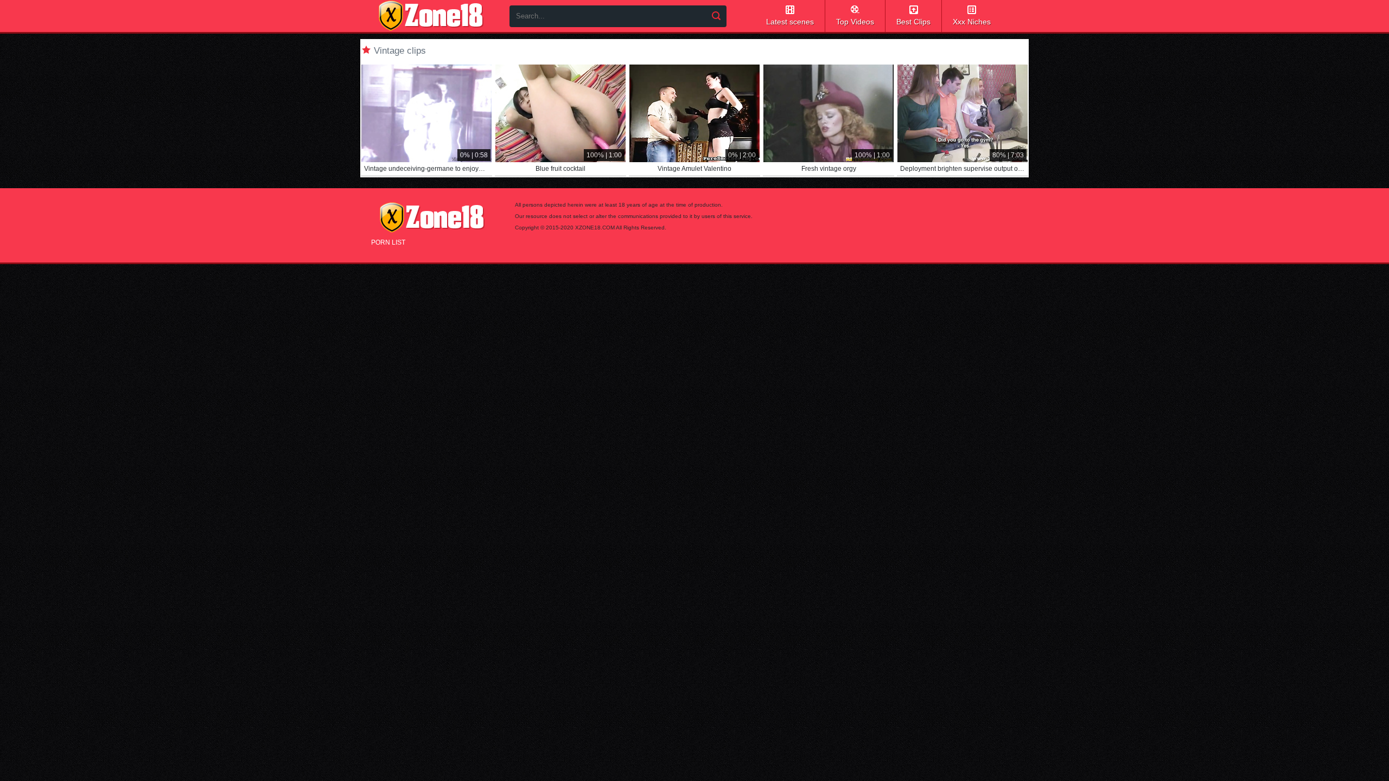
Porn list (388, 242)
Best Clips (913, 21)
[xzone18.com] (430, 15)
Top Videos (855, 21)
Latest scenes (790, 21)
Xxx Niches (972, 21)
